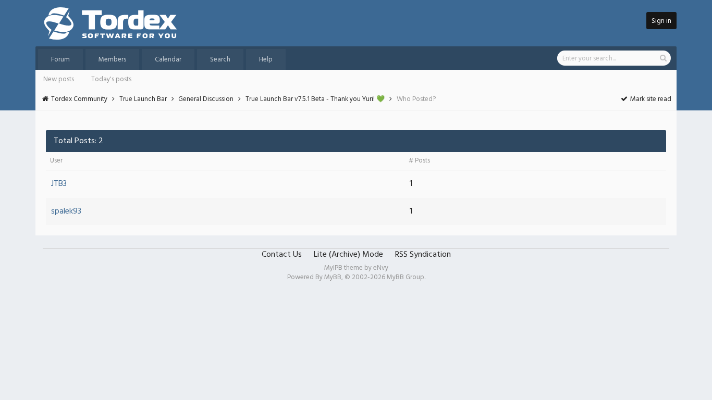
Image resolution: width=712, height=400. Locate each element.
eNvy (380, 267)
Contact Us (282, 254)
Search (220, 59)
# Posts (419, 160)
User (56, 160)
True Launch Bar (143, 99)
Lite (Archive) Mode (348, 254)
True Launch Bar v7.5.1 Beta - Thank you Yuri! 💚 (315, 99)
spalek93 (66, 211)
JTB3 (59, 184)
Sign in (661, 21)
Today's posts (111, 79)
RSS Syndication (423, 254)
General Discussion (206, 99)
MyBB (332, 277)
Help (266, 59)
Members (112, 59)
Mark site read (650, 99)
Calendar (168, 59)
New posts (58, 79)
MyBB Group (405, 277)
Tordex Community (79, 99)
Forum (60, 59)
